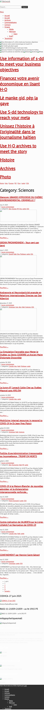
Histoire (7, 160)
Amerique (12, 307)
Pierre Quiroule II (14, 501)
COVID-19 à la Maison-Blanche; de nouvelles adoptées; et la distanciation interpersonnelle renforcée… (21, 489)
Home (2, 183)
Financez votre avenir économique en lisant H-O (20, 83)
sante (23, 183)
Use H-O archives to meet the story (18, 148)
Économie (15, 465)
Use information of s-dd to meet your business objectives (22, 64)
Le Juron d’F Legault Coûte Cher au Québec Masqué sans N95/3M (21, 389)
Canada (11, 366)
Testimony (8, 38)
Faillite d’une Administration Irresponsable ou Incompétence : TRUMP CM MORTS (21, 455)
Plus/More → (4, 238)
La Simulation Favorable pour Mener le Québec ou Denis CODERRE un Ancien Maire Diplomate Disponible (21, 354)
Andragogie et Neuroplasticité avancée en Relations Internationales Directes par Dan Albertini (21, 295)
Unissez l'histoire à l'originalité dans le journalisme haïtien (18, 131)
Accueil (7, 15)
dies (6, 183)
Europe (11, 183)
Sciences (28, 307)
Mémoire (12, 31)
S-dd (25, 686)
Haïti (15, 254)
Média (11, 29)
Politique (23, 254)
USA (27, 183)
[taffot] (7, 601)
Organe (7, 27)
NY (15, 183)
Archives (8, 20)
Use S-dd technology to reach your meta (21, 114)
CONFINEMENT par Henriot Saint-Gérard (20, 554)
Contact (8, 25)
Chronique (12, 563)
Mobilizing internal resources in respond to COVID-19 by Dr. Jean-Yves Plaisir (21, 422)
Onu (19, 183)
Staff (11, 36)
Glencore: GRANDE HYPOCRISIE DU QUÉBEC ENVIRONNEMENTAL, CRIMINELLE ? (21, 199)
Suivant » (7, 591)
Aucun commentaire (7, 207)
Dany (15, 34)
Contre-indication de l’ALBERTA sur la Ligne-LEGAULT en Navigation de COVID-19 (21, 523)
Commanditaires (11, 22)
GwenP (11, 254)
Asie (16, 307)
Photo (5, 177)
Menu (2, 12)
